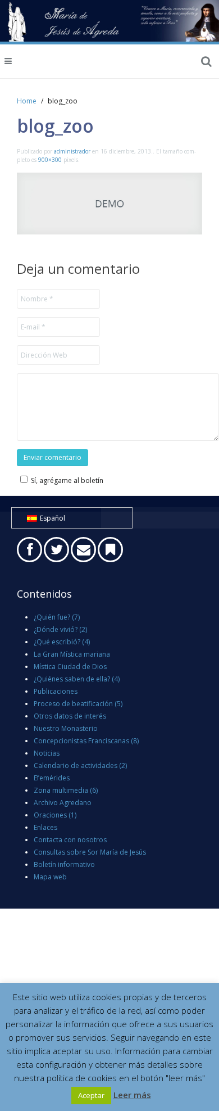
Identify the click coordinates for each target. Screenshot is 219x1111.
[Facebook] (29, 549)
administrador (72, 151)
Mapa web (50, 877)
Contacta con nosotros (70, 839)
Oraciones (55, 815)
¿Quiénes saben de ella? (77, 679)
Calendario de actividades (80, 765)
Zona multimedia (66, 790)
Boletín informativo (64, 864)
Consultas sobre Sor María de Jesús (90, 852)
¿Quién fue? (57, 617)
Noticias (47, 753)
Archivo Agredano (63, 802)
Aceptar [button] (91, 1095)
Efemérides (52, 778)
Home (26, 101)
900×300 (50, 160)
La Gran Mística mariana (72, 654)
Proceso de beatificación (78, 703)
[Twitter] (56, 549)
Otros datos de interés (70, 716)
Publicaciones (55, 691)
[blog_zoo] (109, 202)
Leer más (132, 1094)
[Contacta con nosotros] (83, 549)
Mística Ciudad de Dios (70, 666)
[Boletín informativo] (110, 549)
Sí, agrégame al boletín (67, 480)
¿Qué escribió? (62, 642)
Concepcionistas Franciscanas (86, 741)
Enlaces (45, 827)
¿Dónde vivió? (60, 629)
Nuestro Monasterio (66, 728)
